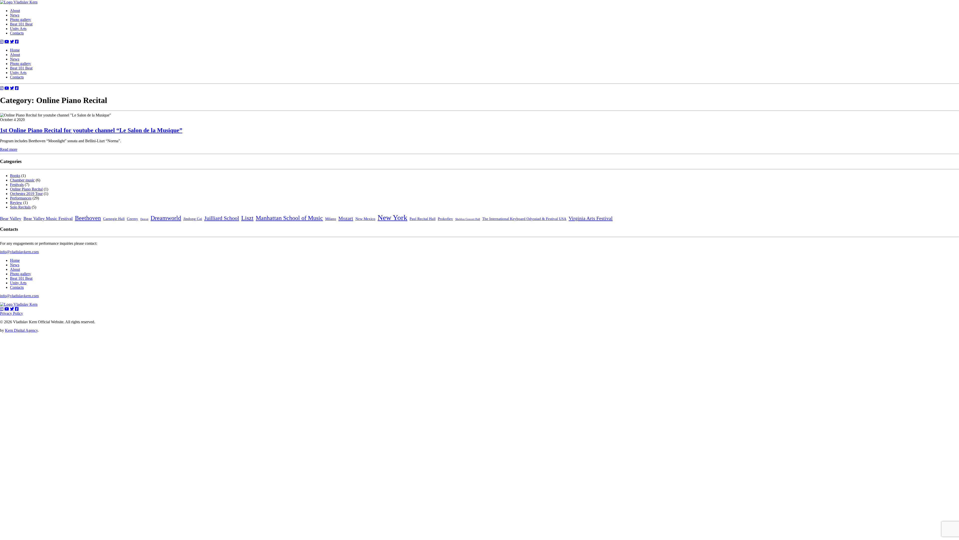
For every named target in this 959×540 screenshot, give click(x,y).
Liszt (247, 218)
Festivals (17, 184)
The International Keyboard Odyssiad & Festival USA (524, 219)
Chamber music (22, 180)
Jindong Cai (192, 219)
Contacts (17, 33)
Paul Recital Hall (423, 219)
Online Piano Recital (26, 189)
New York (392, 218)
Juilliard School (221, 218)
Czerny (132, 219)
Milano (330, 219)
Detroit (144, 219)
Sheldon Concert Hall (467, 219)
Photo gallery (20, 20)
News (14, 15)
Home (15, 50)
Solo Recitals (20, 207)
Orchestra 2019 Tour (26, 194)
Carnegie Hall (114, 219)
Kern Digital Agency (21, 330)
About (15, 10)
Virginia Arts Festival (591, 218)
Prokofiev (445, 219)
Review (16, 202)
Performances (20, 198)
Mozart (345, 218)
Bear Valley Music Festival (48, 218)
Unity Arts (18, 28)
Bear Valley (10, 218)
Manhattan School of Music (289, 218)
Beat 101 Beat (21, 24)
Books (15, 176)
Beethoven (88, 218)
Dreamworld (166, 218)
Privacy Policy (11, 313)
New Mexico (365, 219)
